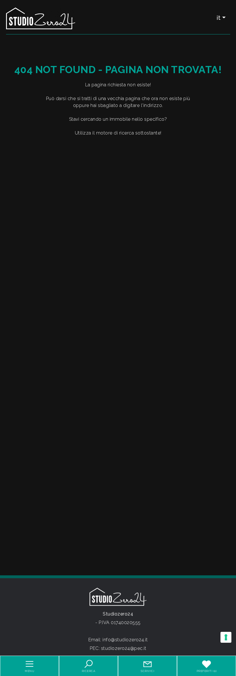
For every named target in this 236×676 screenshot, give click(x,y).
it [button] (218, 17)
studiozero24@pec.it (123, 648)
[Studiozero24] (40, 18)
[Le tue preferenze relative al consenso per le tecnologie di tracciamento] (225, 637)
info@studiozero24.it (125, 639)
